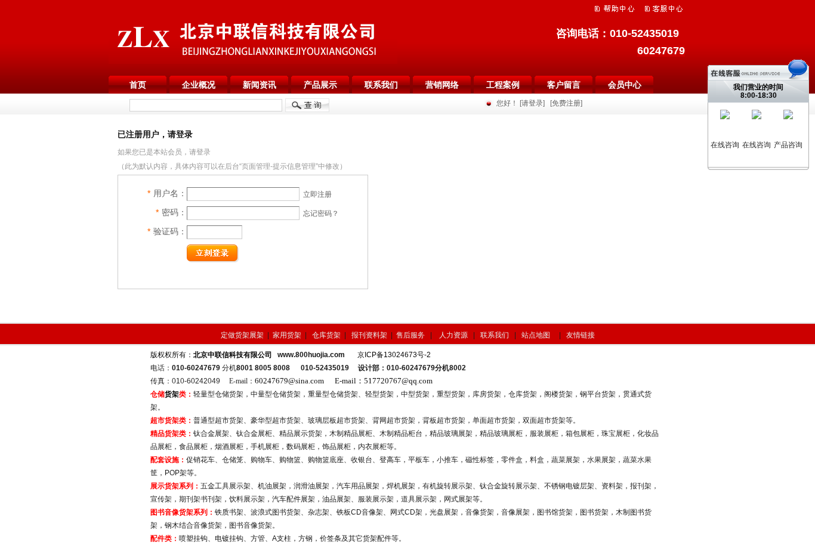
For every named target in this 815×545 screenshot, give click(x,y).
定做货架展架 (242, 335)
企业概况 (198, 84)
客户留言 (564, 84)
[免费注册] (566, 103)
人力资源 (454, 335)
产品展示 (320, 84)
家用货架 (287, 335)
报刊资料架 (369, 335)
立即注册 (317, 194)
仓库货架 (327, 335)
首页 (137, 84)
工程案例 (503, 84)
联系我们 (381, 84)
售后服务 (410, 335)
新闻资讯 (259, 84)
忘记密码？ (321, 213)
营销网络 (442, 84)
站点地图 (536, 335)
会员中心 (624, 84)
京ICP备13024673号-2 (394, 355)
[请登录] (532, 103)
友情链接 (580, 335)
